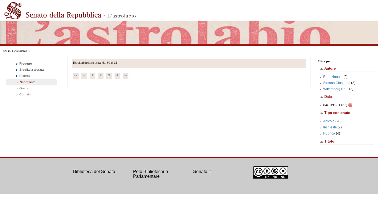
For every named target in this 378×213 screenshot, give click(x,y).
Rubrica (329, 133)
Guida (23, 88)
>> (125, 75)
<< (75, 75)
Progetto (25, 63)
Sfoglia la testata (31, 69)
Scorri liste (27, 82)
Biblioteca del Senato (94, 171)
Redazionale (333, 77)
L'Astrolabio (19, 50)
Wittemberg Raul (335, 89)
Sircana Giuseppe (336, 83)
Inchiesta (330, 127)
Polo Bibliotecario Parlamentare (150, 174)
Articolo (329, 121)
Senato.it (202, 171)
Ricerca (24, 75)
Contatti (25, 94)
